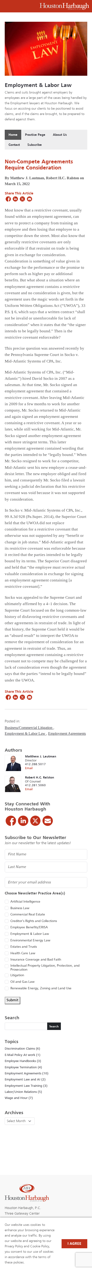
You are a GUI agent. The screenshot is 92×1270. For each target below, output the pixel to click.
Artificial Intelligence (25, 901)
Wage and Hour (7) (19, 1098)
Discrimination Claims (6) (22, 1048)
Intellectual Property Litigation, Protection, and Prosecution (44, 967)
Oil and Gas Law (22, 981)
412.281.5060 (35, 785)
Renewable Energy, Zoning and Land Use (40, 988)
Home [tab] (12, 134)
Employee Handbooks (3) (23, 1061)
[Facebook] (11, 821)
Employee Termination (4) (23, 1067)
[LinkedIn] (23, 821)
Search (54, 1026)
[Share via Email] (29, 198)
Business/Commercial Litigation (29, 728)
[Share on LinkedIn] (15, 198)
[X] (35, 821)
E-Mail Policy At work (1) (22, 1055)
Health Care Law (22, 953)
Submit (12, 1000)
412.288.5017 (35, 764)
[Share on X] (22, 198)
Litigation (17, 975)
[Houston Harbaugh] (64, 6)
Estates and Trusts (23, 946)
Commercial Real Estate (27, 914)
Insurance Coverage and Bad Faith (35, 959)
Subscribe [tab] (34, 145)
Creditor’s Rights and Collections (33, 921)
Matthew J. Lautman (40, 756)
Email (29, 768)
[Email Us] (47, 821)
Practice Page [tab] (35, 134)
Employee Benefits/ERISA (29, 927)
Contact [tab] (14, 145)
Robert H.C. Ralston (39, 777)
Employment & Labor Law (38, 85)
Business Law (19, 908)
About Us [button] (60, 134)
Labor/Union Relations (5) (23, 1092)
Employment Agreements (67, 733)
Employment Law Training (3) (26, 1085)
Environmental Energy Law (30, 940)
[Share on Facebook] (8, 198)
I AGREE (74, 1244)
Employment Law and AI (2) (25, 1079)
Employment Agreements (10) (26, 1073)
